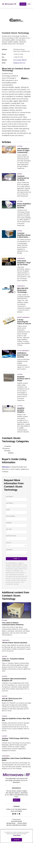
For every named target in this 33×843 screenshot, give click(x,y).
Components (21, 258)
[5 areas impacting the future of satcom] (9, 320)
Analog (8, 450)
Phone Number (10, 516)
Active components (23, 350)
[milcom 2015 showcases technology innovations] (9, 289)
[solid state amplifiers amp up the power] (9, 261)
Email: (4, 62)
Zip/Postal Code (11, 536)
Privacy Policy (17, 835)
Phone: (4, 54)
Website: (4, 60)
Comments (9, 549)
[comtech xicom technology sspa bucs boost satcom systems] (9, 354)
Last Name (10, 503)
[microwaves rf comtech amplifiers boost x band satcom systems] (9, 234)
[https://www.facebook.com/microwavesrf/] (13, 814)
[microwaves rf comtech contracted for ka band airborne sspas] (9, 177)
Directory (7, 448)
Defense (19, 173)
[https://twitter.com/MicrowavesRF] (17, 814)
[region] (16, 836)
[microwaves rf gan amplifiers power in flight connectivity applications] (9, 149)
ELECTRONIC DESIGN (16, 821)
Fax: (3, 57)
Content (4, 656)
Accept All (16, 839)
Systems (19, 146)
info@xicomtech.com (19, 62)
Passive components (23, 317)
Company (9, 522)
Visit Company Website (20, 60)
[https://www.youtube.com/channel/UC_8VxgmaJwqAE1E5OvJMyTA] (19, 814)
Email (8, 509)
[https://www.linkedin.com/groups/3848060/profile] (15, 814)
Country (9, 542)
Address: (4, 49)
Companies (7, 446)
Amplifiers (11, 453)
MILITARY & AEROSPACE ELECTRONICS (17, 825)
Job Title (9, 529)
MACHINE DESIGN (10, 823)
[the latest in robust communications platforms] (16, 610)
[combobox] (16, 545)
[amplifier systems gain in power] (9, 377)
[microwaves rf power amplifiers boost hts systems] (9, 204)
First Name (10, 496)
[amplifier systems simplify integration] (9, 409)
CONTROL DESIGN (22, 823)
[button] (3, 4)
